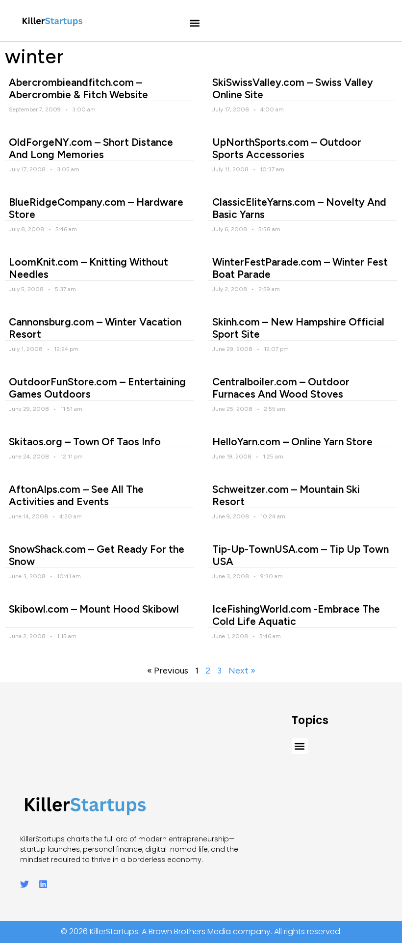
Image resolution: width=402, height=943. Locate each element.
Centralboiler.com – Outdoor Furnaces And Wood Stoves (281, 388)
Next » (241, 670)
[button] (195, 23)
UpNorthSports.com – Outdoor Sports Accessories (286, 148)
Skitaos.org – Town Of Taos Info (85, 441)
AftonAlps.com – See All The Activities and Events (76, 495)
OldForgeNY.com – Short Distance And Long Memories (91, 148)
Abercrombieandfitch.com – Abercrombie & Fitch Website (78, 88)
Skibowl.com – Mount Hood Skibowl (94, 609)
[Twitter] (24, 884)
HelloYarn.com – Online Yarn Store (292, 441)
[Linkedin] (43, 884)
